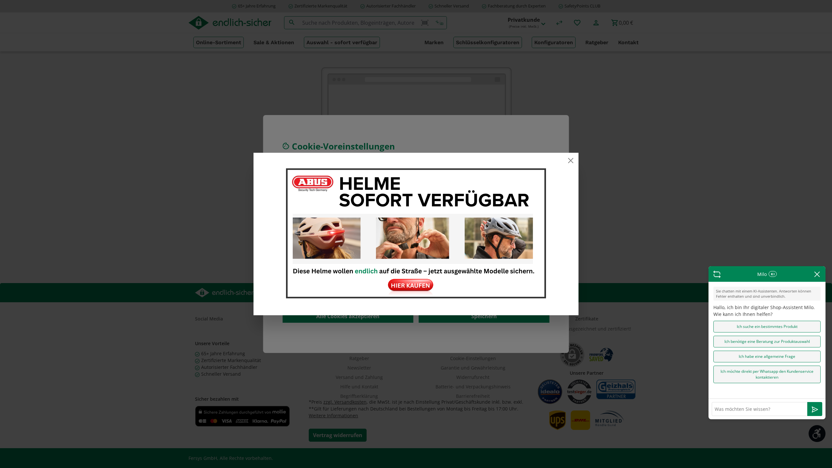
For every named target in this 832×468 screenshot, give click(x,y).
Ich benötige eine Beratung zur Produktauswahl (767, 341)
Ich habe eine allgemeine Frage (767, 356)
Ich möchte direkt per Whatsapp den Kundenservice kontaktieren (767, 374)
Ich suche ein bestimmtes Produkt (767, 326)
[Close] (571, 160)
